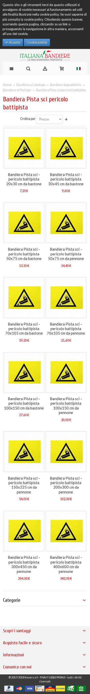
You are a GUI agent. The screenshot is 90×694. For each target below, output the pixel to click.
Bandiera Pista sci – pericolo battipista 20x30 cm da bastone (24, 179)
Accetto (14, 42)
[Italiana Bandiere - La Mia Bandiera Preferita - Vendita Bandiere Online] (45, 55)
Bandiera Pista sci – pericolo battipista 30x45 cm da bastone (66, 179)
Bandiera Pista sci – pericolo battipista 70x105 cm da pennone (66, 329)
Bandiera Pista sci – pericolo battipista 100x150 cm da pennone (66, 405)
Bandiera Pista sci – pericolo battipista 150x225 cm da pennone (24, 485)
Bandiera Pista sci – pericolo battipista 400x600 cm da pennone (66, 564)
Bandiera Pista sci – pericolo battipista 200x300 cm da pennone (66, 485)
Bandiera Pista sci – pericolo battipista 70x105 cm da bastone (24, 329)
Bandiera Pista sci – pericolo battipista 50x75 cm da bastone (24, 254)
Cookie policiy (36, 42)
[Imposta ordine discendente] (66, 119)
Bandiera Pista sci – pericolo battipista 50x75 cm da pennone (66, 254)
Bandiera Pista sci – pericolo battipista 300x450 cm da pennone (24, 564)
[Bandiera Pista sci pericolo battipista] (24, 148)
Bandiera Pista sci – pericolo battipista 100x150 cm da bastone (24, 403)
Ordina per (28, 119)
